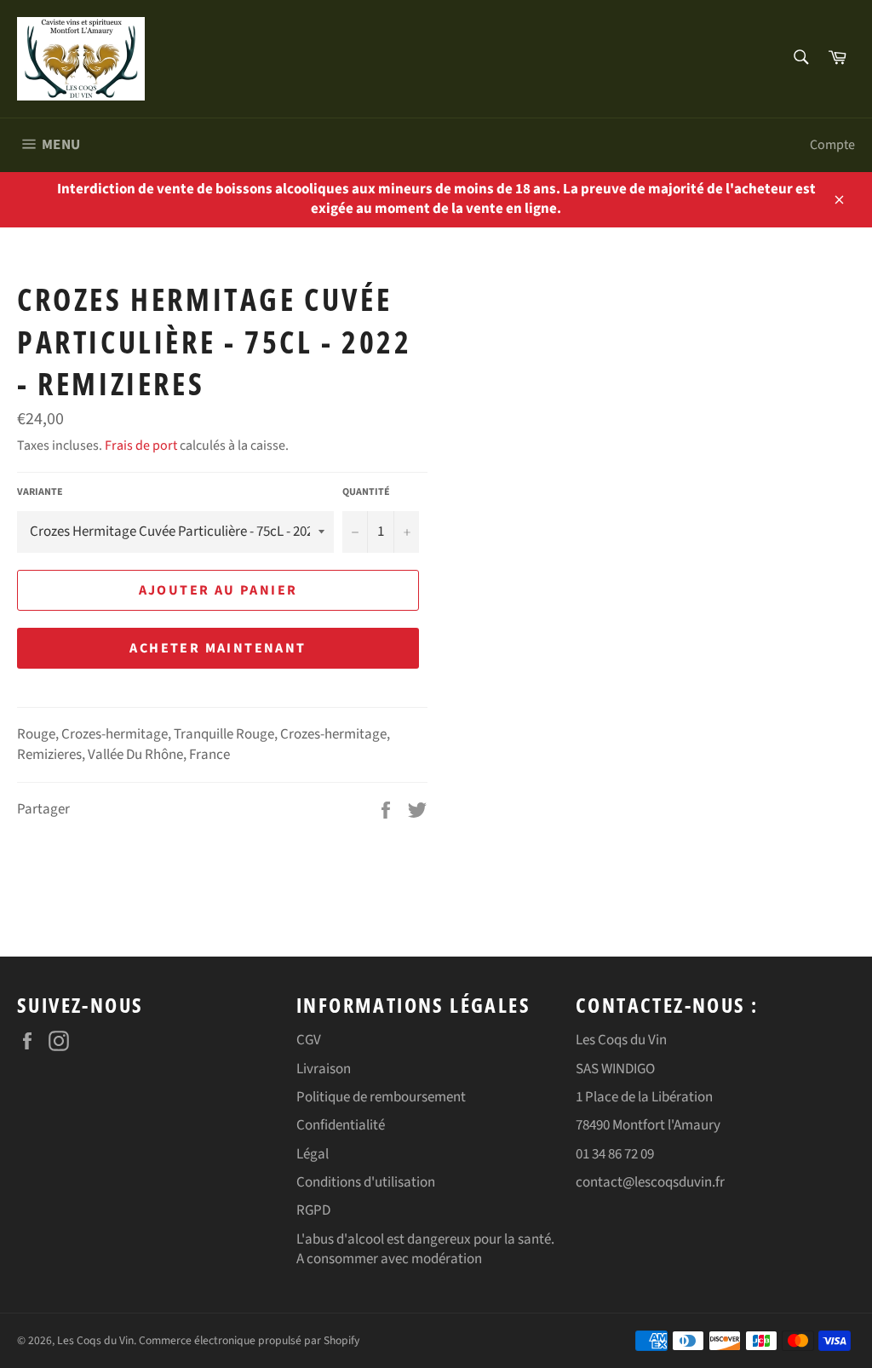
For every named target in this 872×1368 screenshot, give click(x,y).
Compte (832, 144)
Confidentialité (340, 1125)
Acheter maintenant (217, 648)
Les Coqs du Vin (95, 1340)
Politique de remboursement (381, 1097)
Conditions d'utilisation (365, 1182)
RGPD (313, 1210)
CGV (308, 1040)
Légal (312, 1154)
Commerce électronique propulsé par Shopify (249, 1340)
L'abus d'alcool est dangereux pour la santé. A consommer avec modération (425, 1249)
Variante (40, 492)
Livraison (323, 1069)
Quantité (366, 492)
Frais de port (141, 445)
